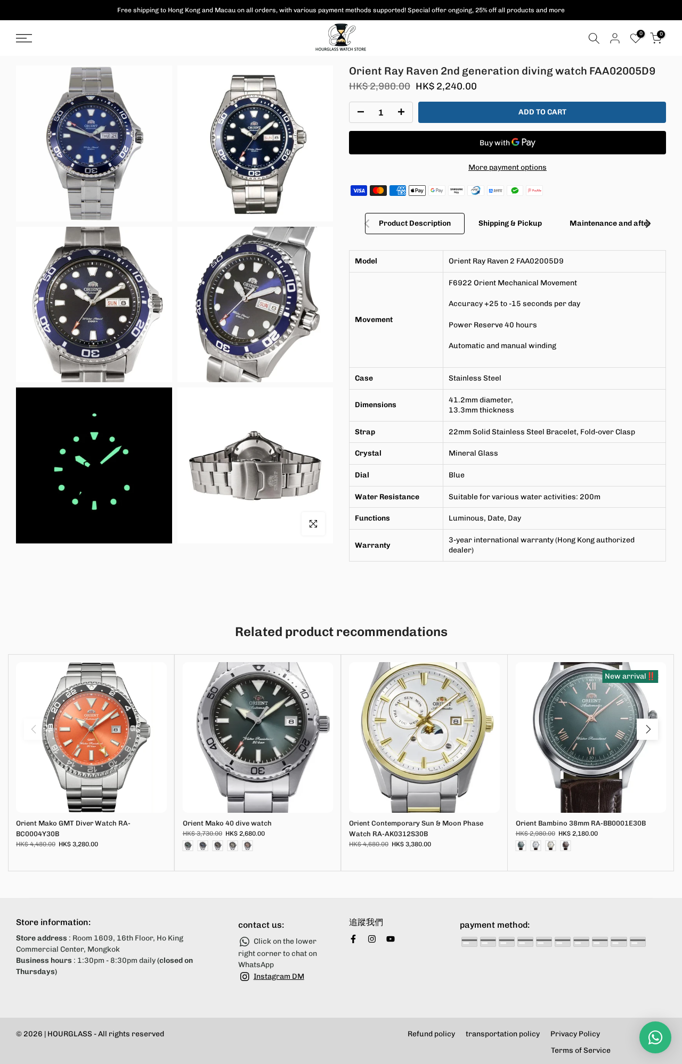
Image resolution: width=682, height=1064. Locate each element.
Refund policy (431, 1033)
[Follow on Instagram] (372, 939)
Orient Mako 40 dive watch (227, 823)
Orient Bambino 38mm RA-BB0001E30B (581, 823)
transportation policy (503, 1033)
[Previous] (367, 223)
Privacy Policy (575, 1033)
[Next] (647, 223)
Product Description (415, 223)
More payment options (507, 167)
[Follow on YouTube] (390, 939)
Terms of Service (581, 1050)
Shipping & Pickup (510, 223)
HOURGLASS (69, 1033)
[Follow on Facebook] (353, 939)
